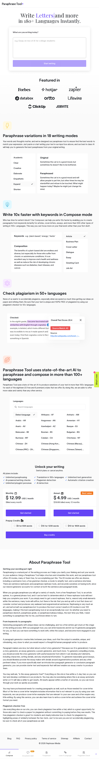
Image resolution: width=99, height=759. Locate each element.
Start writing (49, 63)
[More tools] (96, 754)
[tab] (9, 754)
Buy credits (49, 535)
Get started (25, 513)
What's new (96, 378)
